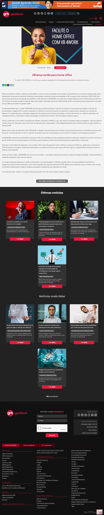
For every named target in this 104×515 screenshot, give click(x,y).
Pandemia (74, 491)
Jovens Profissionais (78, 479)
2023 (52, 450)
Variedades (40, 491)
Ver (20, 239)
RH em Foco (40, 485)
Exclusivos (5, 476)
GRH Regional (6, 465)
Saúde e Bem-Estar (77, 504)
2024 (47, 450)
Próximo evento (66, 13)
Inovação (74, 473)
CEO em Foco (41, 474)
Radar (73, 497)
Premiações (6, 458)
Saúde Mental (41, 487)
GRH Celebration (7, 469)
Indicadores (40, 478)
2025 (43, 450)
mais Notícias (52, 396)
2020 (38, 453)
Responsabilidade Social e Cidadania (83, 502)
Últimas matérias (42, 460)
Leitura (73, 484)
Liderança (74, 486)
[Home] (13, 14)
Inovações (74, 477)
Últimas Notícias (40, 22)
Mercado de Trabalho (78, 488)
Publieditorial (60, 68)
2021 (61, 450)
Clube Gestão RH (7, 497)
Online (4, 478)
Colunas (39, 467)
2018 (47, 453)
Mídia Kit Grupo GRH (8, 495)
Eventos (4, 500)
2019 (43, 453)
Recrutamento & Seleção (79, 500)
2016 (55, 453)
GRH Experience (7, 467)
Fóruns (4, 460)
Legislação (75, 482)
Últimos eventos (7, 454)
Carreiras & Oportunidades (65, 22)
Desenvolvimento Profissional (82, 24)
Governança (75, 468)
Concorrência (95, 22)
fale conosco (93, 430)
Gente (39, 471)
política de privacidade (89, 433)
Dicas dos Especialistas (79, 453)
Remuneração (41, 482)
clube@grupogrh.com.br (89, 424)
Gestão (73, 464)
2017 (51, 453)
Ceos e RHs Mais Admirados (11, 486)
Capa (38, 465)
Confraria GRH (6, 463)
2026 (38, 450)
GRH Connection (7, 456)
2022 (57, 450)
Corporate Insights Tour (9, 471)
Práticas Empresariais (78, 493)
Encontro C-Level (8, 474)
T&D (72, 506)
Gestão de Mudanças (44, 476)
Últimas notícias (42, 499)
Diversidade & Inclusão (78, 455)
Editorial (39, 469)
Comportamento (82, 22)
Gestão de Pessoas (77, 466)
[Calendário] (77, 13)
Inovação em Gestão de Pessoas (47, 480)
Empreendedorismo (78, 459)
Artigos (51, 22)
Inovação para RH (77, 475)
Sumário (39, 489)
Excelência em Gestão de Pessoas (13, 488)
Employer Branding (77, 457)
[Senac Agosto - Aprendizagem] (52, 5)
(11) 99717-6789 (92, 427)
